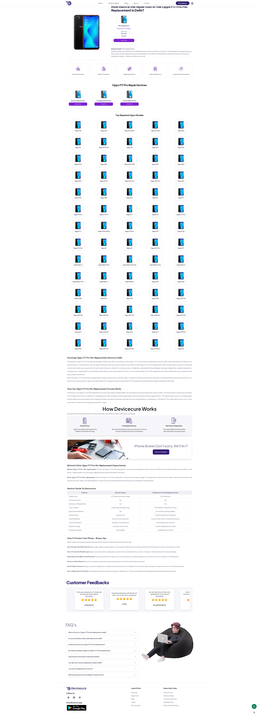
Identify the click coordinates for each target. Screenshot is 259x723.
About (136, 3)
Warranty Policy (168, 696)
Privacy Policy (168, 692)
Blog (126, 3)
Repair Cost (135, 696)
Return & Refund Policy (171, 705)
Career (146, 3)
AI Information (136, 705)
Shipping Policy (168, 702)
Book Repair (182, 3)
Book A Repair (113, 3)
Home (100, 3)
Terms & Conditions (170, 699)
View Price (124, 40)
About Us (134, 692)
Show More (89, 596)
